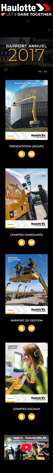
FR (39, 71)
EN (45, 71)
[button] (27, 21)
